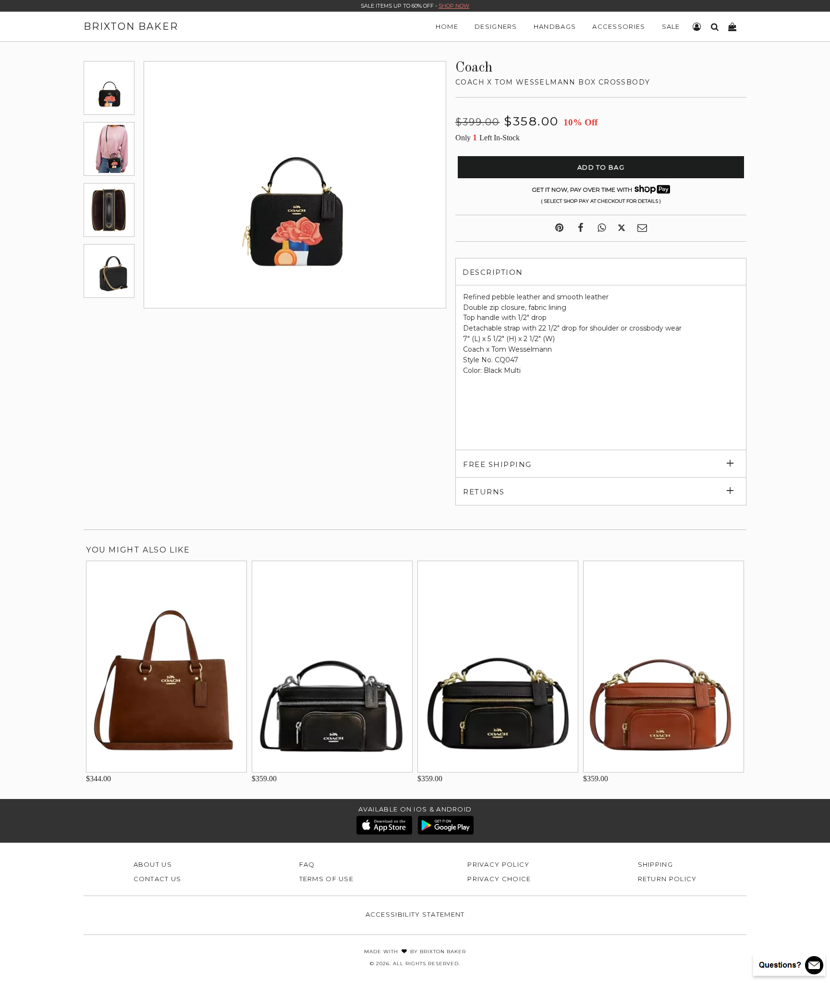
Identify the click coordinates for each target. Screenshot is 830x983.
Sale (671, 26)
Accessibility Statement (415, 914)
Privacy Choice (499, 879)
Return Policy (667, 879)
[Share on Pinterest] (559, 228)
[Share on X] (621, 228)
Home (447, 26)
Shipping (655, 864)
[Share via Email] (642, 228)
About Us (153, 864)
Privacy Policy (498, 864)
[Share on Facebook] (580, 228)
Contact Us (158, 879)
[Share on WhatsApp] (601, 228)
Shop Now (454, 5)
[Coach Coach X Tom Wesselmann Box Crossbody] (109, 88)
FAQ (307, 864)
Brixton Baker (131, 26)
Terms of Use (326, 879)
